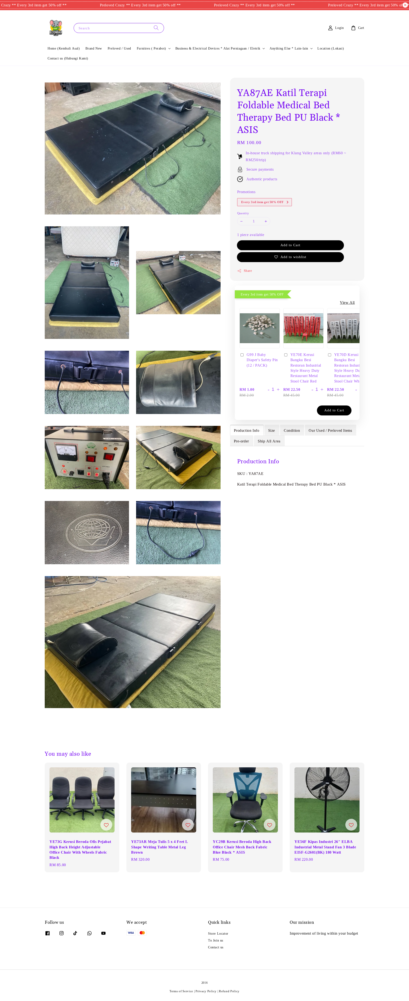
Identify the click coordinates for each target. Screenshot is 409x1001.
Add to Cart (290, 245)
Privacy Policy (206, 991)
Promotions (246, 192)
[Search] (156, 27)
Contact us (215, 947)
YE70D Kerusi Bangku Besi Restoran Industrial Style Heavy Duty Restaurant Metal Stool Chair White (349, 368)
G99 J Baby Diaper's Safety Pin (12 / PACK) (262, 360)
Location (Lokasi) (330, 48)
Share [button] (248, 270)
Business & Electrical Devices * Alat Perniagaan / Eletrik (217, 48)
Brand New (93, 48)
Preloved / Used (119, 48)
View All (347, 302)
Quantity (243, 213)
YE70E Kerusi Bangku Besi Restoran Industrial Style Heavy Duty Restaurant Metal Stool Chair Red (305, 368)
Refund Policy (229, 991)
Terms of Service (181, 991)
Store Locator (218, 933)
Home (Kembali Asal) (64, 48)
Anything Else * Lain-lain (289, 48)
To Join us (215, 940)
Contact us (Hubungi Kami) (68, 58)
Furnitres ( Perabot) (151, 48)
